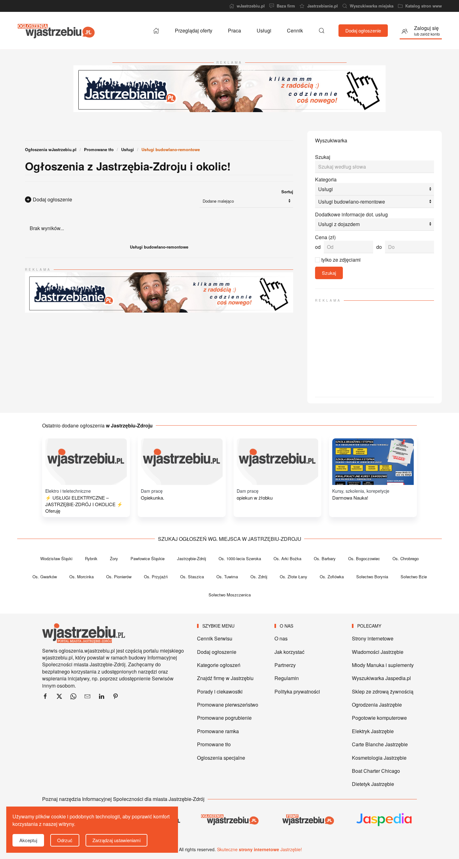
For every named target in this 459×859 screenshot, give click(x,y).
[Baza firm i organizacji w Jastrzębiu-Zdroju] (306, 819)
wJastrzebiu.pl (251, 6)
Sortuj (287, 192)
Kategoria (326, 179)
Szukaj (322, 156)
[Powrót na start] (56, 30)
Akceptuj (28, 840)
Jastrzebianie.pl (322, 6)
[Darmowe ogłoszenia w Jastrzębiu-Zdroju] (229, 819)
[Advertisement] (374, 347)
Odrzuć (64, 840)
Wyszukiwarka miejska (371, 6)
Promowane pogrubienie (224, 717)
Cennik (295, 30)
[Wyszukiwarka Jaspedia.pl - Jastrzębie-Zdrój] (384, 819)
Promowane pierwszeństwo (227, 704)
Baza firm (286, 6)
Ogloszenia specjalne (221, 757)
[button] (322, 30)
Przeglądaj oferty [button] (193, 30)
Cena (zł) (325, 237)
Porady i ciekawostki (220, 691)
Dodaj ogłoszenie (363, 30)
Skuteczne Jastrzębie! (259, 849)
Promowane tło (214, 744)
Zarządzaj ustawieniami (116, 840)
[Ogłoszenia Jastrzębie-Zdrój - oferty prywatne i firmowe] (156, 30)
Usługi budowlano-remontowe (159, 247)
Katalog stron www (423, 6)
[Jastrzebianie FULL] (229, 87)
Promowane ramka (218, 731)
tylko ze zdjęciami (341, 259)
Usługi (264, 30)
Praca (234, 30)
